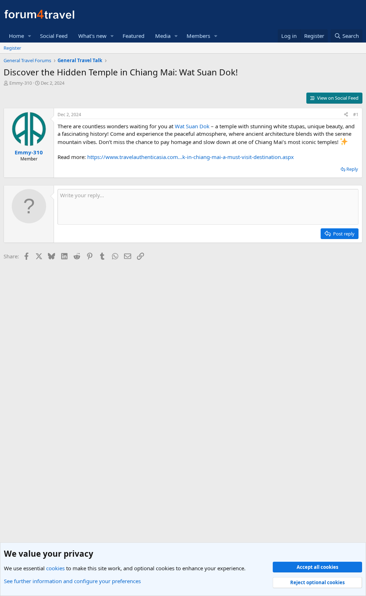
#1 (355, 114)
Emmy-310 (20, 83)
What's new (92, 35)
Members (198, 35)
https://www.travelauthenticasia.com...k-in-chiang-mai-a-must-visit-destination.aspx (190, 156)
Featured (133, 35)
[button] (30, 36)
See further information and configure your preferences (72, 581)
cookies (55, 568)
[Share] (346, 115)
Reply (352, 169)
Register (12, 48)
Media (162, 35)
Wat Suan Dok (192, 126)
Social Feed (54, 35)
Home (16, 35)
